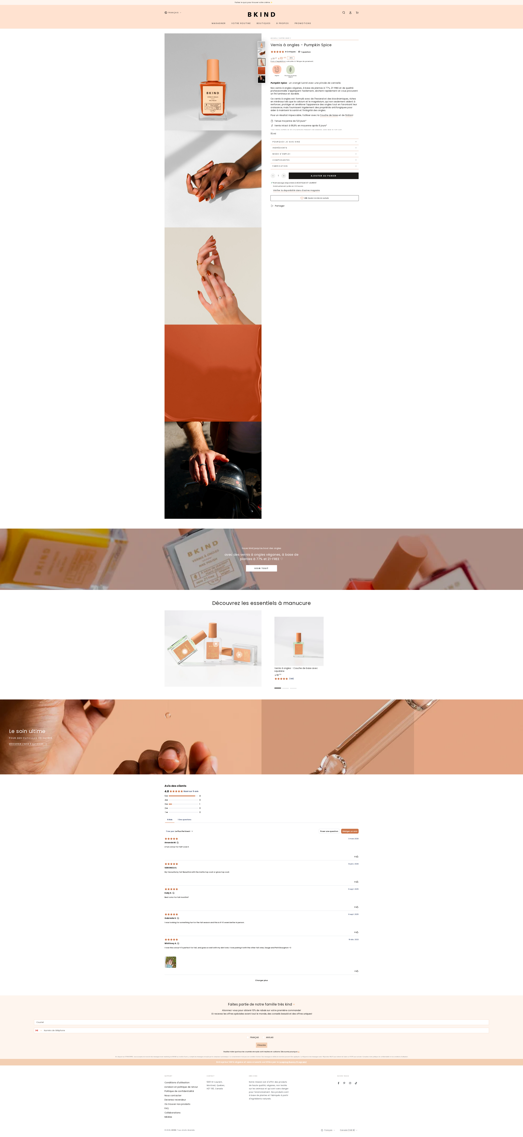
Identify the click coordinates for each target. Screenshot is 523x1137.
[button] (343, 13)
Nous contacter (173, 1095)
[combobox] (38, 1030)
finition (349, 115)
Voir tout (261, 568)
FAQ (167, 1108)
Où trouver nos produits (177, 1104)
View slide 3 (293, 686)
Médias (168, 1116)
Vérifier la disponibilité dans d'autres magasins (296, 190)
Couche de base (329, 115)
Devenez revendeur (175, 1099)
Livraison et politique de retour (181, 1086)
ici (298, 1052)
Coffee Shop (284, 38)
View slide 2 (285, 686)
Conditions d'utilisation (177, 1082)
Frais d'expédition (278, 61)
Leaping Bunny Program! (293, 1062)
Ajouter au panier (323, 175)
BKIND (173, 1130)
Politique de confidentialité (179, 1091)
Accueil (274, 38)
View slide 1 (277, 686)
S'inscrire (261, 1045)
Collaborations (173, 1112)
